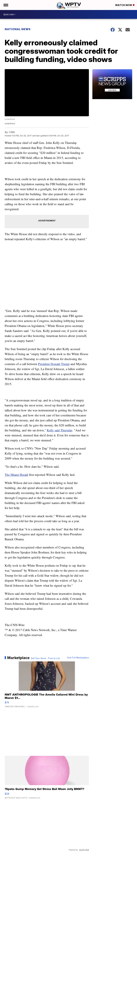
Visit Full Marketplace (78, 658)
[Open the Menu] (6, 5)
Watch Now (124, 5)
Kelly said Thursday (59, 430)
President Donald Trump (54, 364)
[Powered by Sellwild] (84, 850)
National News (18, 29)
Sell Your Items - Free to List (45, 658)
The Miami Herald (16, 475)
